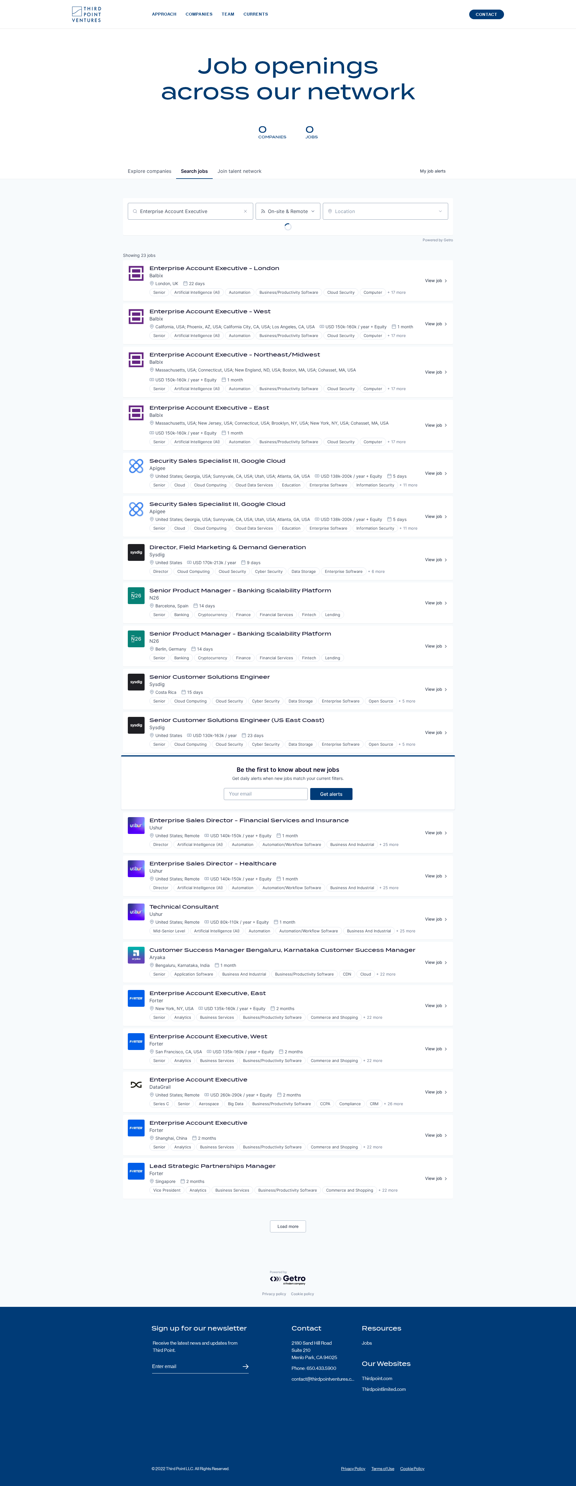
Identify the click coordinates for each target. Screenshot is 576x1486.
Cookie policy (302, 1294)
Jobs (367, 1343)
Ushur (156, 828)
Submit (242, 1366)
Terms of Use (382, 1468)
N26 (154, 598)
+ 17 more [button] (396, 292)
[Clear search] (245, 211)
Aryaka (157, 957)
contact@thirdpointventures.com (323, 1379)
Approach (164, 14)
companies (149, 171)
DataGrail (160, 1087)
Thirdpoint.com (377, 1378)
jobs (194, 171)
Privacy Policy (353, 1468)
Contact (486, 14)
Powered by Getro (438, 240)
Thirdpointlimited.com (384, 1389)
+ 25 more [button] (389, 844)
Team (228, 14)
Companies (199, 14)
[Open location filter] (440, 211)
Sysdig (157, 555)
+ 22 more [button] (386, 974)
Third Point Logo (86, 14)
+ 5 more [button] (407, 701)
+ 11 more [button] (408, 485)
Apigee (157, 468)
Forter (156, 1000)
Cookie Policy (412, 1468)
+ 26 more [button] (393, 1103)
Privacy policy (274, 1294)
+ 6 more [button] (376, 571)
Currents (256, 14)
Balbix (156, 275)
